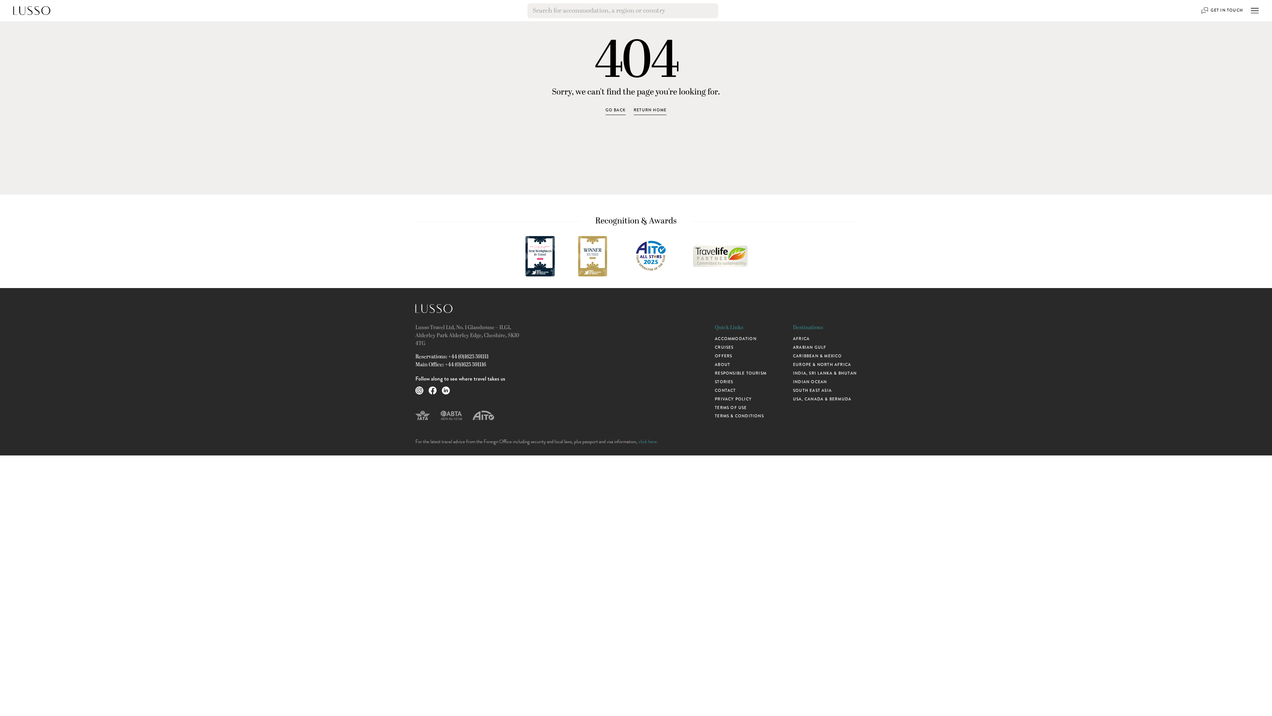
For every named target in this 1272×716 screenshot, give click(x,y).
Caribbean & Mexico (817, 356)
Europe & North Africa (822, 365)
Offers (723, 356)
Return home (650, 110)
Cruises (724, 347)
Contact (725, 390)
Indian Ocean (810, 382)
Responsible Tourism (741, 373)
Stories (724, 382)
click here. (648, 441)
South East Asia (812, 390)
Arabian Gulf (809, 347)
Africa (801, 339)
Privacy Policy (733, 399)
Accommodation (736, 339)
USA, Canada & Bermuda (822, 399)
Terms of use (731, 408)
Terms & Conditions (739, 416)
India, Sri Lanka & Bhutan (825, 373)
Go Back (616, 110)
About (722, 365)
